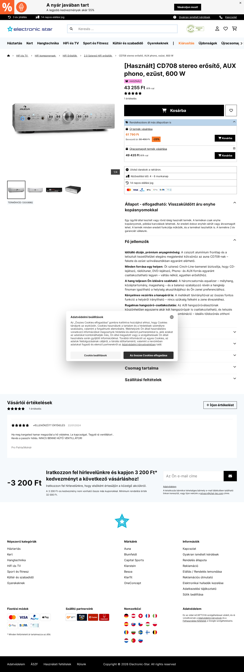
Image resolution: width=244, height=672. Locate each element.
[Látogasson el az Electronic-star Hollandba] (126, 640)
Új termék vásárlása (141, 129)
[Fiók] (217, 29)
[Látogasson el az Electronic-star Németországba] (126, 616)
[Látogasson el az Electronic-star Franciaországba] (148, 616)
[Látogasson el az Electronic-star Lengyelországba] (155, 624)
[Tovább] (241, 43)
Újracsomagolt (232, 43)
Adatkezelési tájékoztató (199, 588)
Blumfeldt (130, 554)
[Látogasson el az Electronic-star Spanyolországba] (126, 624)
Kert (10, 554)
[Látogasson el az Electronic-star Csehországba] (140, 624)
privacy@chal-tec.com (211, 493)
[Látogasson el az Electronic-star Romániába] (126, 632)
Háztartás (14, 548)
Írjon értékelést (221, 405)
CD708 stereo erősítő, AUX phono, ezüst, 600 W (146, 55)
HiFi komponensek (45, 55)
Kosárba (177, 110)
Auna (127, 548)
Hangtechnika (16, 560)
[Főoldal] (11, 55)
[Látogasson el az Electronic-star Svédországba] (140, 632)
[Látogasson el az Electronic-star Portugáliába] (133, 640)
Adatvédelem (169, 486)
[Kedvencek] (225, 29)
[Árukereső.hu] (195, 28)
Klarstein (130, 566)
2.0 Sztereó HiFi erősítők (98, 55)
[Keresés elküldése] (71, 29)
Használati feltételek (57, 664)
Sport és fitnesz (18, 571)
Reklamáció (190, 566)
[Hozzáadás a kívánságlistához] (231, 110)
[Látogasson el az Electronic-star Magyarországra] (148, 624)
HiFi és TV (22, 55)
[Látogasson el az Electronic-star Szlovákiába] (133, 624)
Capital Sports (134, 560)
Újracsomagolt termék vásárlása (148, 148)
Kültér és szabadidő (20, 577)
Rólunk (81, 664)
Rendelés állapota (195, 560)
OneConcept (132, 583)
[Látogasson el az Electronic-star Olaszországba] (155, 616)
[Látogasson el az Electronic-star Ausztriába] (133, 616)
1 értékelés (130, 98)
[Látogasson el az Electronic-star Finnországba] (148, 632)
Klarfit (128, 577)
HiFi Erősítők (70, 55)
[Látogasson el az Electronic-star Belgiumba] (155, 632)
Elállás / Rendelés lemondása (202, 571)
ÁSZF (34, 664)
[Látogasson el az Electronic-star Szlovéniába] (140, 640)
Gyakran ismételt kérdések (194, 17)
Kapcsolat (231, 17)
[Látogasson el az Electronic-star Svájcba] (140, 616)
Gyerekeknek (16, 583)
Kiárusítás (186, 43)
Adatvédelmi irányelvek (210, 618)
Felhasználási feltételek (194, 621)
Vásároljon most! (187, 7)
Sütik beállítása (193, 594)
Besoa (128, 571)
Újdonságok (208, 43)
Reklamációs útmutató (198, 577)
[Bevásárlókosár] (234, 29)
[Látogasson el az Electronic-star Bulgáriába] (133, 632)
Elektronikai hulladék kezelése (203, 583)
